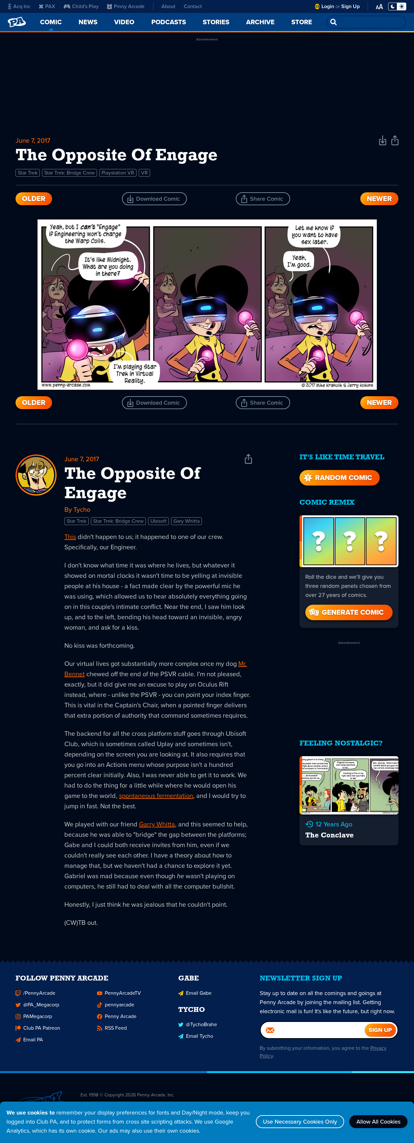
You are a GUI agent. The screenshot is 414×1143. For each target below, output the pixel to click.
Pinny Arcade (129, 6)
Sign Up (350, 6)
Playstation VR (118, 172)
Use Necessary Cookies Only (300, 1121)
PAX (50, 6)
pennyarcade (119, 1004)
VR (144, 172)
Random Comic (343, 477)
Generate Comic (353, 612)
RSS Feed (116, 1028)
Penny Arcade (120, 1016)
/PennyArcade (39, 993)
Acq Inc (21, 6)
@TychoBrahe (201, 1024)
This (70, 537)
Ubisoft (158, 521)
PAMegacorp (37, 1016)
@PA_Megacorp (41, 1004)
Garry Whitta (157, 824)
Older (34, 198)
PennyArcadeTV (123, 993)
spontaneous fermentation (156, 796)
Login (327, 6)
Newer (379, 198)
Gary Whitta (186, 521)
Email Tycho (199, 1036)
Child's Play (85, 6)
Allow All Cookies (378, 1121)
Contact (193, 6)
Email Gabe (199, 993)
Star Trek (28, 172)
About (168, 6)
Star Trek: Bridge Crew (69, 172)
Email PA (33, 1039)
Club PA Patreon (41, 1028)
